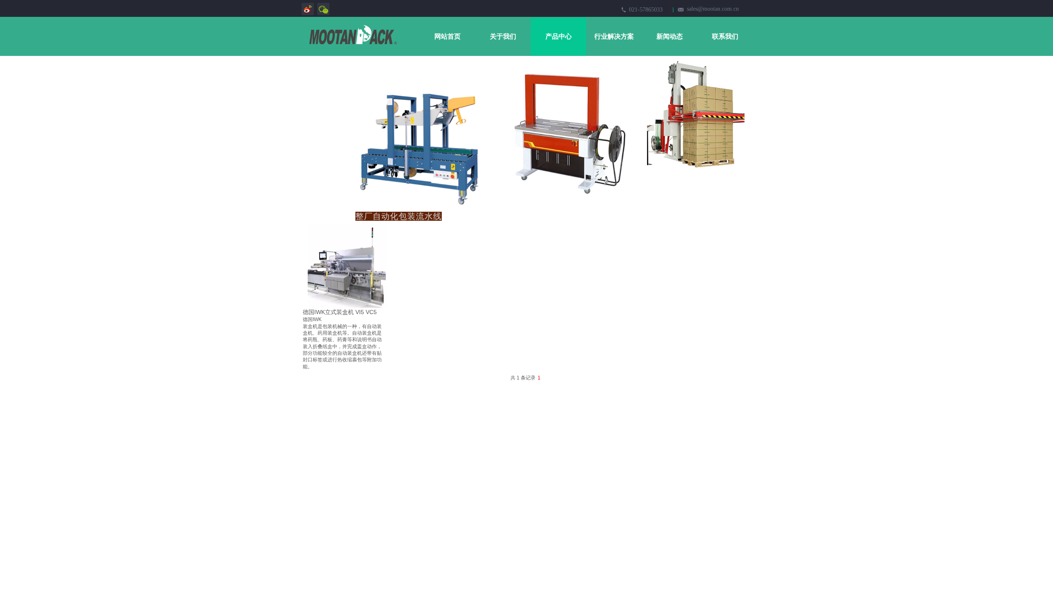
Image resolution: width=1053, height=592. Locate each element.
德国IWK (312, 319)
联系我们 (725, 36)
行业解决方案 (614, 36)
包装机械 (332, 326)
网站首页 (447, 36)
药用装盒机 (330, 333)
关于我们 (503, 36)
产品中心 (558, 36)
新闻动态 (669, 36)
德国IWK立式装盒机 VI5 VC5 (340, 312)
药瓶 (313, 339)
